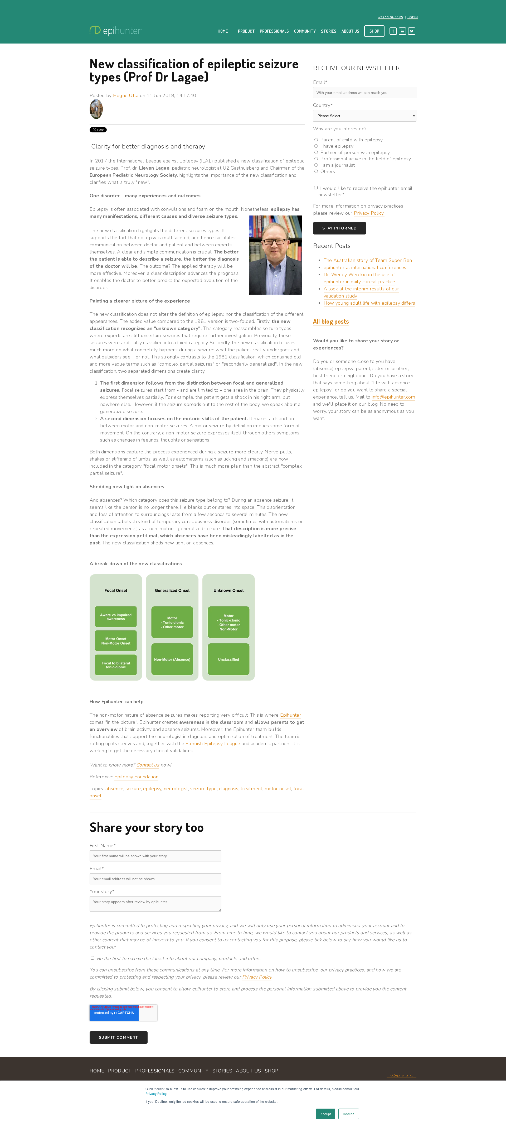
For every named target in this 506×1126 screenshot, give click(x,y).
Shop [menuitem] (374, 31)
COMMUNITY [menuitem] (193, 1071)
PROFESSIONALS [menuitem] (155, 1071)
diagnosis (228, 788)
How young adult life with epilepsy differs (369, 303)
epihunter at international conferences (365, 267)
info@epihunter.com (393, 397)
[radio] (364, 140)
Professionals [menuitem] (274, 31)
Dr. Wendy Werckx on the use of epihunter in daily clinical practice (359, 278)
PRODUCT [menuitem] (120, 1071)
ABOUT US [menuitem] (248, 1071)
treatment (251, 788)
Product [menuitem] (246, 31)
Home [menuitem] (223, 31)
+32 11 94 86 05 (390, 17)
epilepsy (152, 788)
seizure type (203, 788)
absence (114, 788)
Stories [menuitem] (328, 31)
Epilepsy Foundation (136, 777)
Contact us (147, 765)
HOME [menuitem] (97, 1071)
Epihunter (290, 715)
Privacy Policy (155, 1093)
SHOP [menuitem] (271, 1071)
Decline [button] (348, 1113)
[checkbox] (364, 156)
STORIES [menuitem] (222, 1071)
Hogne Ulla (126, 95)
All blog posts (331, 321)
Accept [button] (325, 1113)
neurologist (176, 788)
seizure (133, 788)
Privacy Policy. (369, 213)
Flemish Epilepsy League (213, 743)
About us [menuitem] (350, 31)
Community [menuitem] (305, 31)
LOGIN (412, 17)
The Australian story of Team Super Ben (368, 260)
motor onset (278, 788)
